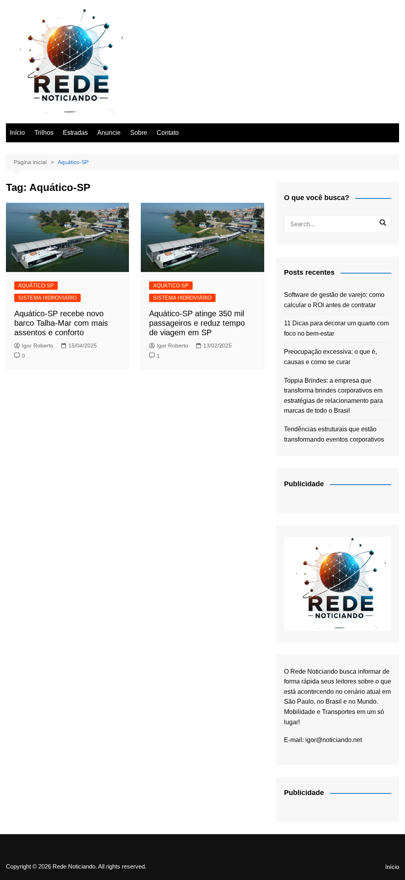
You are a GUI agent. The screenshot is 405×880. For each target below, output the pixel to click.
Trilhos (43, 132)
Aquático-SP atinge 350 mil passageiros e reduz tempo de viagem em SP (197, 323)
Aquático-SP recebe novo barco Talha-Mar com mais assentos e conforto (61, 323)
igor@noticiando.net (333, 739)
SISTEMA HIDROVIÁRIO (47, 298)
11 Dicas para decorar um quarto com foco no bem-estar (336, 328)
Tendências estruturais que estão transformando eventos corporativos (334, 434)
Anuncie (109, 132)
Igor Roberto (37, 345)
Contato (168, 132)
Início (17, 132)
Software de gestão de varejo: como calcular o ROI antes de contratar (334, 299)
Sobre (138, 132)
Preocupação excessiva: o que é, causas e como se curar (330, 356)
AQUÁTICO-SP (36, 286)
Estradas (75, 132)
